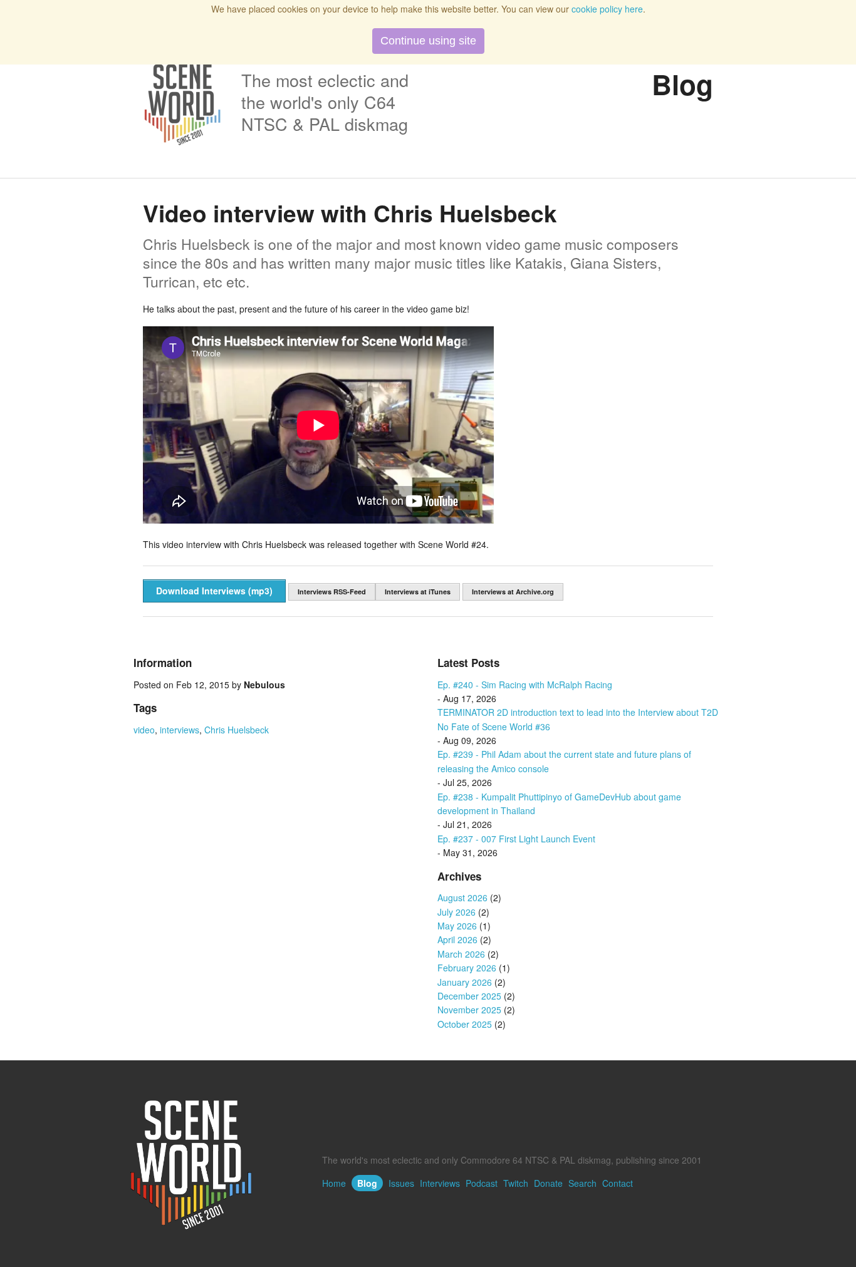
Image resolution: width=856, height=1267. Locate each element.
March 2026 (461, 954)
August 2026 (462, 897)
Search (582, 1183)
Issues (401, 1183)
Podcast (482, 1183)
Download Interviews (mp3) (214, 590)
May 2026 (457, 925)
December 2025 (469, 996)
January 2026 (464, 982)
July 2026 (456, 912)
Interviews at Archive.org (513, 591)
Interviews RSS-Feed (332, 591)
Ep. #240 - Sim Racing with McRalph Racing (524, 684)
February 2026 (466, 967)
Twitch (515, 1183)
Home (334, 1183)
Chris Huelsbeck (236, 729)
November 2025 (469, 1009)
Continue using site (428, 40)
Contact (617, 1183)
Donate (548, 1183)
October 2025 (464, 1024)
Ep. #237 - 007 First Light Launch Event (516, 838)
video (144, 729)
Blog (367, 1183)
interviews (179, 729)
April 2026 (457, 939)
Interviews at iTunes (418, 591)
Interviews (440, 1183)
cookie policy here (607, 9)
